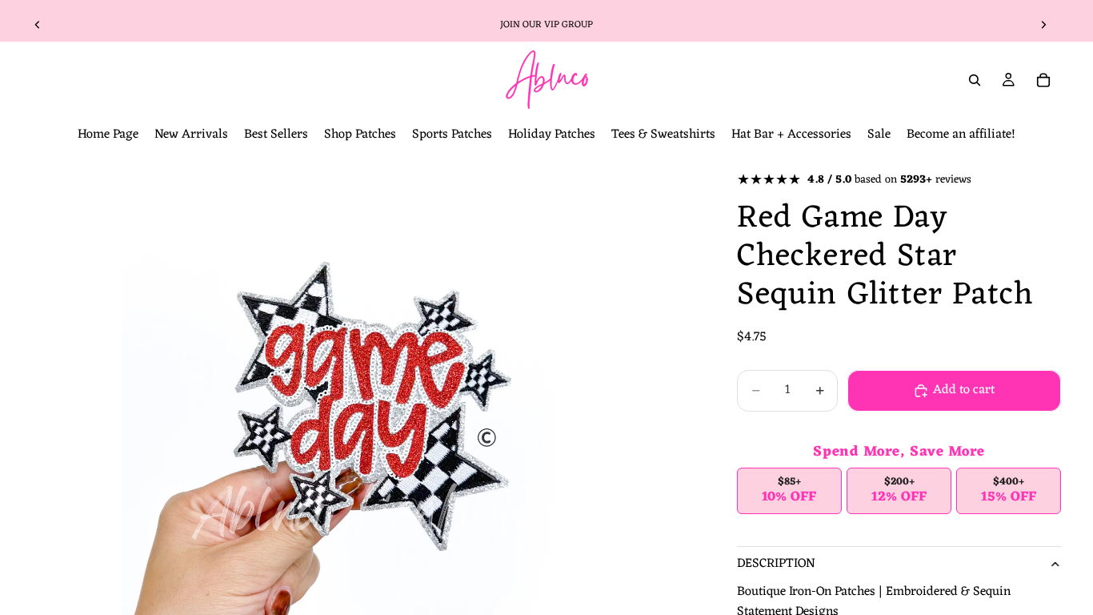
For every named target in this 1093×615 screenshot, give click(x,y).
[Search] (974, 80)
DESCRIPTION (776, 564)
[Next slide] (1043, 24)
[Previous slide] (37, 24)
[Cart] (1043, 80)
